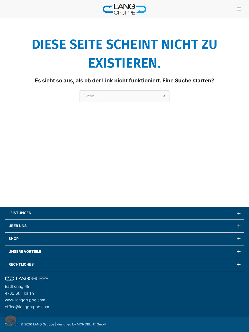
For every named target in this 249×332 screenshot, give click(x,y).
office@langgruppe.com (27, 306)
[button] (10, 321)
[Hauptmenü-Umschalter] (239, 9)
